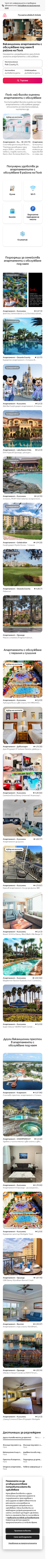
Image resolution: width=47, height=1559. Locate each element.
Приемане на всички (22, 1531)
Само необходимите (22, 1537)
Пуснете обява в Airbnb (29, 15)
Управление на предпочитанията (22, 1543)
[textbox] (13, 73)
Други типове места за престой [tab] (17, 1437)
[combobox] (22, 64)
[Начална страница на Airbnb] (5, 15)
